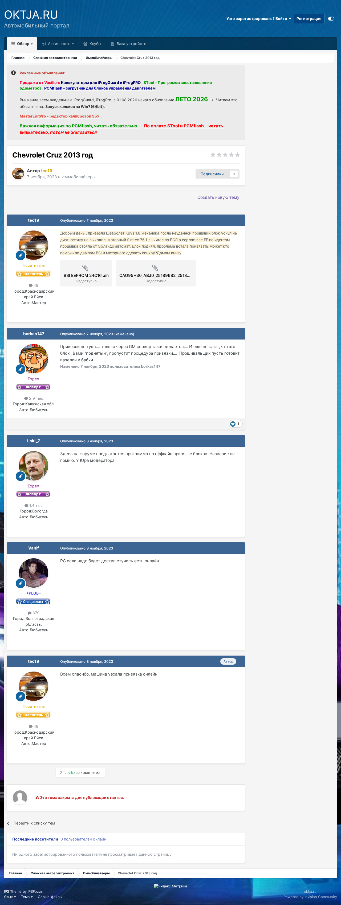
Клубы (94, 43)
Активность (58, 43)
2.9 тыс (35, 398)
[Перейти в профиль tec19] (18, 173)
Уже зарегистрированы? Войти (257, 18)
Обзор (22, 43)
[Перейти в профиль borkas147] (33, 358)
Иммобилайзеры (79, 176)
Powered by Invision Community (310, 897)
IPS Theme (13, 891)
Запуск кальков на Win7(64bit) (74, 106)
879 (35, 613)
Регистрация (309, 18)
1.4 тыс (35, 505)
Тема (26, 897)
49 (35, 285)
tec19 (33, 220)
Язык (9, 897)
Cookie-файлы (50, 897)
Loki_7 (33, 440)
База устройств (131, 43)
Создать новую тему (218, 197)
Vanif (33, 548)
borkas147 (33, 333)
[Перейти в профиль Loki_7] (33, 465)
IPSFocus (35, 891)
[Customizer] (331, 18)
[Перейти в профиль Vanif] (33, 573)
